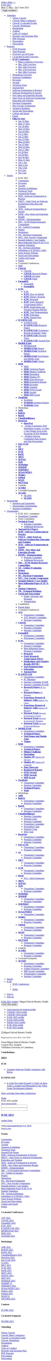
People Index (24, 607)
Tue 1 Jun (22, 162)
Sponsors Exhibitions (21, 77)
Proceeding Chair (31, 826)
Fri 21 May (23, 134)
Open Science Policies (28, 253)
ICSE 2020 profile (15, 1025)
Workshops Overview (22, 75)
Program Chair (30, 819)
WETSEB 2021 (8, 1299)
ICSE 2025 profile (15, 1027)
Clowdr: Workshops (21, 26)
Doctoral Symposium (21, 103)
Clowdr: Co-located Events (24, 23)
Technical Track (19, 85)
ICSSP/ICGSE (30, 322)
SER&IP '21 (6, 1283)
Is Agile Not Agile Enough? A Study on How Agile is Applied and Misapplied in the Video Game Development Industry (27, 1086)
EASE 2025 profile (15, 1017)
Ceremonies (23, 180)
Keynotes (16, 80)
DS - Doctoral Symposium (30, 235)
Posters (21, 229)
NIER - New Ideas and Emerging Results (19, 1165)
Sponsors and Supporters (23, 503)
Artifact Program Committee (36, 968)
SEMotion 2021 (8, 1281)
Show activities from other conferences (18, 1093)
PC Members (30, 679)
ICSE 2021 (6, 1001)
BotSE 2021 (6, 1252)
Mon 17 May (24, 124)
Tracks (10, 175)
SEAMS (27, 495)
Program (10, 46)
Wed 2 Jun (23, 165)
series (14, 1001)
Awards (15, 82)
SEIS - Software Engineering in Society (19, 1162)
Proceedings (17, 41)
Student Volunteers (26, 245)
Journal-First (18, 87)
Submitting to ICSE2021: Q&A (32, 250)
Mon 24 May (24, 142)
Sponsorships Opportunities (24, 506)
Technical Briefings (21, 108)
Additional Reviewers (33, 526)
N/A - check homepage (34, 878)
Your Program (18, 51)
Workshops (23, 232)
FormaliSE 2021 (8, 1223)
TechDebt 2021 (8, 1236)
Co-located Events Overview (25, 57)
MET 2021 (6, 1265)
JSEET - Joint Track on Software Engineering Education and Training (33, 204)
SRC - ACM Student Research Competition (20, 1170)
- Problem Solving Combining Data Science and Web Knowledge (35, 439)
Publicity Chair (30, 829)
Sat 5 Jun (22, 173)
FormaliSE (28, 284)
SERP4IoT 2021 (8, 1286)
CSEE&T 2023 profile (17, 1012)
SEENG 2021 (7, 1275)
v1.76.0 (27, 1125)
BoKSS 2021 (7, 1250)
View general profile (9, 1103)
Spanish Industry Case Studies (31, 240)
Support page (6, 1128)
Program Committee (33, 524)
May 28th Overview (27, 72)
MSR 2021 (6, 1233)
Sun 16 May (23, 121)
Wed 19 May (24, 129)
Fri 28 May (23, 152)
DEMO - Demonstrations (29, 219)
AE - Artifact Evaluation (29, 227)
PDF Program (18, 38)
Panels (15, 116)
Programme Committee (34, 638)
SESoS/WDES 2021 (10, 1288)
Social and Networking (22, 111)
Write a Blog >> (8, 2)
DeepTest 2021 (8, 1257)
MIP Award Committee (34, 971)
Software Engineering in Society (27, 93)
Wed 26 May (24, 147)
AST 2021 (6, 1218)
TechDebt (28, 400)
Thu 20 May (23, 131)
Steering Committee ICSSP (36, 682)
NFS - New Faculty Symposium (32, 237)
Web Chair (28, 832)
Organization (12, 511)
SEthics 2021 (7, 1291)
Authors (16, 31)
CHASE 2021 (7, 1220)
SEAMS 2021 (7, 1321)
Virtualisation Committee (35, 974)
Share (3, 1098)
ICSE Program (19, 49)
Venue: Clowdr (19, 18)
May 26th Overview (27, 67)
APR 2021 (6, 1247)
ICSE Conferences (20, 984)
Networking (17, 44)
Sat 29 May (23, 155)
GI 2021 (5, 1262)
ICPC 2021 (6, 1225)
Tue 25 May (23, 144)
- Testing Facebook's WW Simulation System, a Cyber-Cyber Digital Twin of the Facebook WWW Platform (36, 430)
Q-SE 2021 (6, 1268)
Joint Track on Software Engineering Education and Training (28, 99)
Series (15, 989)
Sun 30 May (23, 157)
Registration (17, 28)
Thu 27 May (23, 149)
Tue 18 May (23, 126)
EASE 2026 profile (15, 1020)
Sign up (10, 997)
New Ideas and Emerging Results (27, 95)
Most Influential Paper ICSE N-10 (33, 242)
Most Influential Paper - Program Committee (34, 649)
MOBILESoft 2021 (10, 1231)
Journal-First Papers (27, 193)
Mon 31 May (24, 160)
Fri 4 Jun (22, 170)
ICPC (26, 291)
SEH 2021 (6, 1278)
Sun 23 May (23, 139)
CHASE (27, 271)
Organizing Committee (34, 615)
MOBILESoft (30, 346)
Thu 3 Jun (22, 168)
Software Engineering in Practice (27, 90)
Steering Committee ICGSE (36, 684)
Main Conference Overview (30, 62)
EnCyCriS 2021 (8, 1260)
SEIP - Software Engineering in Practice (19, 1155)
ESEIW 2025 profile (16, 1022)
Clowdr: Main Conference (24, 20)
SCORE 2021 (7, 1310)
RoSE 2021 (6, 1270)
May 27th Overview (27, 69)
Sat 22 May (23, 137)
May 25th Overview (27, 64)
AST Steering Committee (35, 617)
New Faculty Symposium (23, 106)
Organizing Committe (28, 516)
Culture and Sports (20, 113)
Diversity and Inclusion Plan (25, 36)
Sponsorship (12, 501)
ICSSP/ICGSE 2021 (10, 1228)
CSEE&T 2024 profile (17, 1014)
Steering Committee (33, 630)
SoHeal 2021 (7, 1293)
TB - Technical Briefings (29, 248)
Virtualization (30, 601)
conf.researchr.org (15, 1125)
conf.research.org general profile (21, 1009)
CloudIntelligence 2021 (11, 1255)
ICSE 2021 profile (9, 1004)
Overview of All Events (23, 54)
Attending (11, 15)
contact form (6, 1120)
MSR (26, 366)
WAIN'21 (5, 1296)
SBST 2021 (6, 1273)
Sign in (10, 994)
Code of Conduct (20, 33)
